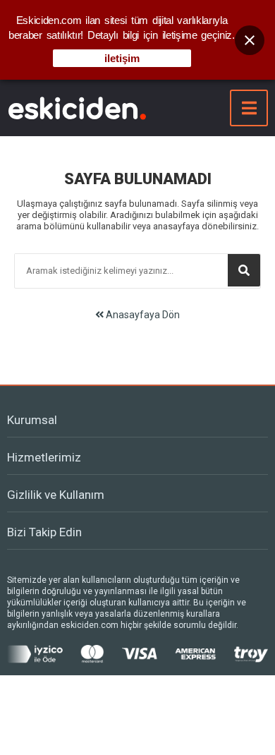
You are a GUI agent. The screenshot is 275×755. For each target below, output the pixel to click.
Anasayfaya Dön (142, 315)
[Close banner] (249, 40)
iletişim (122, 58)
